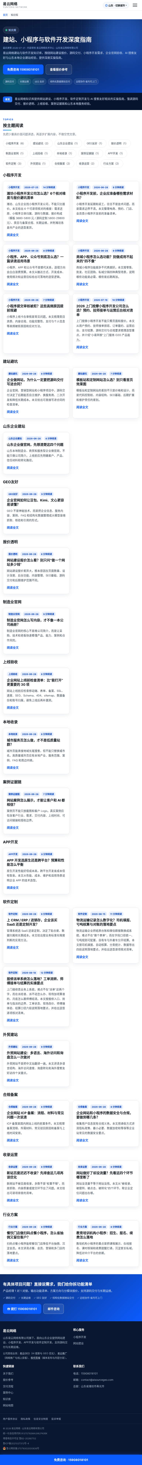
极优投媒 (35, 1357)
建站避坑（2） (41, 143)
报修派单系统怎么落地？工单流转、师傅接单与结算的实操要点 (35, 981)
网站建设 (78, 1343)
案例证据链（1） (90, 153)
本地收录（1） (65, 153)
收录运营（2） (87, 163)
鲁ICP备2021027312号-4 (16, 1443)
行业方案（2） (111, 163)
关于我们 (8, 1373)
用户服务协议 (10, 1419)
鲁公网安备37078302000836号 (22, 1448)
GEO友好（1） (95, 143)
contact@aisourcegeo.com (97, 1379)
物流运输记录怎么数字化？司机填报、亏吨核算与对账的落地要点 (104, 922)
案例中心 (8, 1392)
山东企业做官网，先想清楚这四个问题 (35, 445)
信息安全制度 (41, 1419)
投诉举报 (56, 1419)
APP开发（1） (116, 153)
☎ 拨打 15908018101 (22, 1309)
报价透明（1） (119, 143)
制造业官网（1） (15, 153)
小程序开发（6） (16, 143)
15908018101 (89, 1373)
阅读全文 (13, 235)
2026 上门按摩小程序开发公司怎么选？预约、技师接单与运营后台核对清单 (104, 310)
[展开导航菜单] (135, 5)
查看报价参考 (59, 69)
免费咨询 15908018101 (23, 69)
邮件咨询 (54, 1309)
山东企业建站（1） (68, 143)
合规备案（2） (63, 163)
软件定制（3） (14, 163)
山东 (116, 5)
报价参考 (8, 1379)
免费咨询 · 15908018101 (71, 1460)
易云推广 (62, 1353)
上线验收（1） (41, 153)
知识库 (7, 1399)
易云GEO (25, 1353)
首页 (5, 14)
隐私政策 (25, 1419)
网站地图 (8, 1405)
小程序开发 (79, 1336)
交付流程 (8, 1386)
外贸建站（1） (38, 163)
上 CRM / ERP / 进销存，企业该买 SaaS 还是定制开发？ (32, 922)
